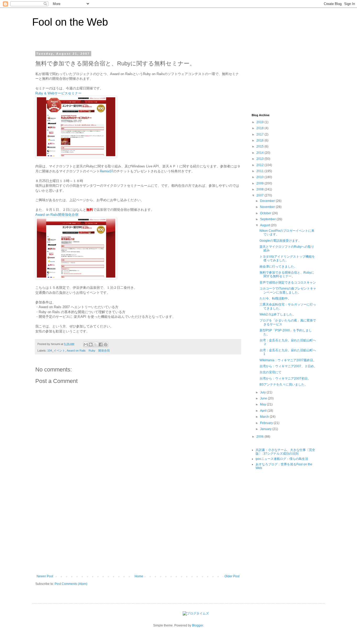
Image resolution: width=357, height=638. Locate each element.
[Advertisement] (138, 535)
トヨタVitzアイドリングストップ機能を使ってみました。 (287, 258)
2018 (260, 128)
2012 (260, 165)
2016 (260, 140)
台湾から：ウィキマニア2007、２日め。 (288, 366)
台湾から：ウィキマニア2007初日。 (285, 378)
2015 (260, 146)
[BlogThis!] (90, 344)
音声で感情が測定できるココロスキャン (288, 282)
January (266, 429)
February (267, 423)
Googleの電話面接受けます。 (280, 240)
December (268, 201)
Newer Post (45, 576)
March (265, 417)
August (265, 225)
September (268, 219)
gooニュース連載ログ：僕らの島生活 (282, 459)
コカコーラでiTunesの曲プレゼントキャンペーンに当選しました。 (288, 290)
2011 (260, 171)
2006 (260, 436)
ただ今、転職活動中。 (275, 298)
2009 (260, 183)
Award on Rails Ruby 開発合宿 (88, 350)
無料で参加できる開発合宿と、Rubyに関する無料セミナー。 (287, 274)
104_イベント (56, 350)
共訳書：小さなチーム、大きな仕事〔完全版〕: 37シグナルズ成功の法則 (285, 451)
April (263, 411)
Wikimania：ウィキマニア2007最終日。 (288, 360)
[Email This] (85, 344)
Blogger (197, 625)
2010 (260, 177)
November (268, 207)
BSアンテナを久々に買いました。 (284, 384)
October (266, 213)
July (263, 392)
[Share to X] (95, 344)
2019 (260, 122)
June (264, 398)
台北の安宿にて (270, 372)
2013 (260, 159)
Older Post (231, 576)
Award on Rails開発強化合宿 (56, 215)
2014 (260, 153)
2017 (260, 134)
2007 (260, 195)
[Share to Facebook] (100, 344)
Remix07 (106, 171)
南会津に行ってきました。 (278, 266)
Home (139, 576)
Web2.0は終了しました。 (278, 314)
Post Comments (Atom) (71, 584)
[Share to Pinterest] (105, 344)
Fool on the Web (70, 22)
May (263, 404)
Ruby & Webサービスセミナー (58, 93)
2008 (260, 189)
